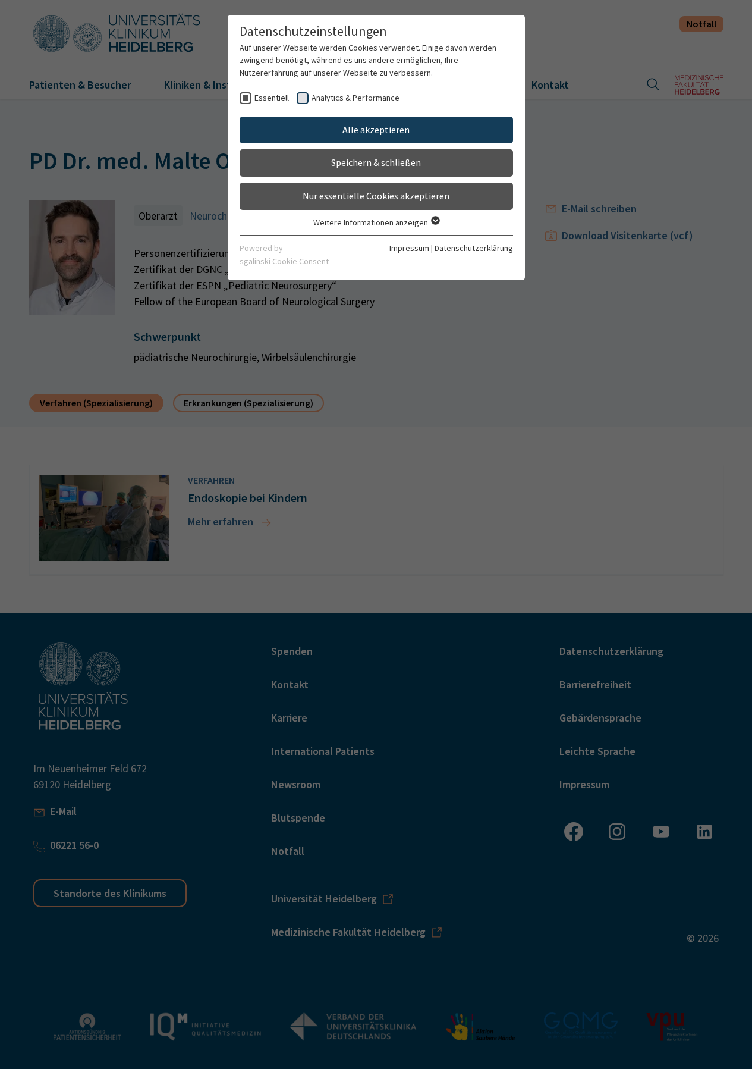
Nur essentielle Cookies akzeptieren (376, 196)
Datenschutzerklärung (474, 248)
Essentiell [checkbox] (271, 97)
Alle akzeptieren (376, 130)
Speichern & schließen (376, 162)
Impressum (409, 248)
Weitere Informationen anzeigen (371, 222)
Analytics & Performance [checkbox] (355, 97)
